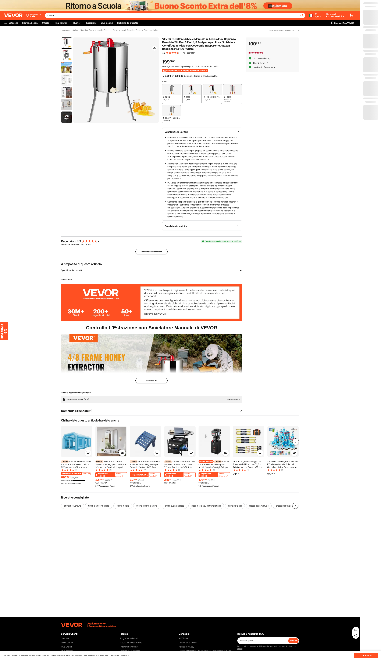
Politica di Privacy (186, 646)
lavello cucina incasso (174, 505)
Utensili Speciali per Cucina (131, 30)
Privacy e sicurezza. (122, 655)
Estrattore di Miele (151, 30)
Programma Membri (129, 638)
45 (84, 244)
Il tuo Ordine (66, 646)
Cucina (75, 30)
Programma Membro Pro (131, 642)
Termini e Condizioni (188, 642)
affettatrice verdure (72, 505)
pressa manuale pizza (285, 505)
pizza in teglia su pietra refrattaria (206, 505)
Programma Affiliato (129, 646)
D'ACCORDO (366, 655)
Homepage (65, 30)
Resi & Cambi (67, 642)
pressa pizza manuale (258, 505)
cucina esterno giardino (146, 505)
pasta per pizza (235, 505)
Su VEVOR (183, 638)
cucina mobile (123, 505)
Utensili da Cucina (87, 30)
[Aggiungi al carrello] (88, 453)
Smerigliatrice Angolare (98, 505)
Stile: (164, 81)
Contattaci (65, 638)
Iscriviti (293, 640)
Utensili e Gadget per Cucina (107, 30)
